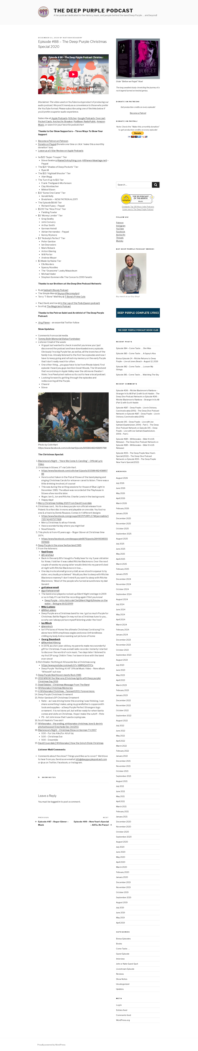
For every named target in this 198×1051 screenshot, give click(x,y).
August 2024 (122, 599)
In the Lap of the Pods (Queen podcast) (80, 303)
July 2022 (120, 725)
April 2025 (120, 559)
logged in (55, 801)
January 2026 (122, 513)
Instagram (120, 226)
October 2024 (122, 589)
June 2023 (120, 670)
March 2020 (121, 867)
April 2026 (120, 498)
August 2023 (122, 660)
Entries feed (121, 1010)
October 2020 (122, 832)
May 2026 (120, 493)
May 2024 (120, 614)
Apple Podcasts (59, 118)
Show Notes (49, 777)
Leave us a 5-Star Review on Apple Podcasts (60, 150)
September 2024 (123, 594)
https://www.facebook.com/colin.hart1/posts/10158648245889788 (72, 448)
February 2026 (122, 508)
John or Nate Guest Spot (127, 964)
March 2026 (121, 503)
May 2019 (120, 917)
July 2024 (120, 604)
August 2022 (122, 720)
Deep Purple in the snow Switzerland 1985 (59, 545)
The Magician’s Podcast (59, 306)
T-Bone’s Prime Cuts (75, 296)
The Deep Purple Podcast (93, 11)
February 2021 (122, 811)
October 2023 (122, 650)
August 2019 (122, 902)
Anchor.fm (57, 121)
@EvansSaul (47, 555)
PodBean (78, 121)
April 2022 (120, 741)
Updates (120, 989)
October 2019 (122, 892)
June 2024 (120, 609)
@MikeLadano (48, 610)
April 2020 (120, 862)
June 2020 (120, 852)
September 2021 (123, 776)
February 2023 (122, 690)
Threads (120, 238)
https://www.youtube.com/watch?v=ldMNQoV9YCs (67, 665)
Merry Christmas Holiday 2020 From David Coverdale (65, 503)
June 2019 (120, 912)
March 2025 (121, 564)
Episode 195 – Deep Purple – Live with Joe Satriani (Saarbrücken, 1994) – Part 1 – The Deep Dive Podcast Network (137, 425)
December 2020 (123, 821)
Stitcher (72, 118)
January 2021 (121, 816)
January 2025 (122, 574)
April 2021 (120, 801)
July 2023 (120, 665)
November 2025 (123, 523)
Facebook (120, 232)
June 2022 (120, 731)
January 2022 (122, 756)
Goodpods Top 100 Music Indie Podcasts (138, 207)
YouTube (120, 229)
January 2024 (122, 634)
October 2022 (122, 710)
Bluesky (119, 241)
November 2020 (123, 826)
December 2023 (123, 640)
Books (119, 943)
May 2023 (120, 675)
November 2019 (123, 887)
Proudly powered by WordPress (51, 1045)
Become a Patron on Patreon (53, 141)
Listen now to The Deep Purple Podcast (137, 209)
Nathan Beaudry (72, 38)
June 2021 (120, 791)
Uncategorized (122, 984)
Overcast (100, 118)
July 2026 (120, 483)
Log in (119, 1005)
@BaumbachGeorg (51, 642)
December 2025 (123, 518)
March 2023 (121, 685)
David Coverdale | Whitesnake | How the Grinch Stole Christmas (70, 743)
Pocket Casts (45, 121)
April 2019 (120, 923)
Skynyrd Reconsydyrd (68, 293)
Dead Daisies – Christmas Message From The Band (63, 684)
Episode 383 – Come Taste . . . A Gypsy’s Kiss (136, 353)
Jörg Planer (44, 322)
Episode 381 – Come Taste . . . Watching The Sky (137, 374)
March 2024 (121, 624)
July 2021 (120, 786)
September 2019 (123, 897)
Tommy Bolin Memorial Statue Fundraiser (59, 339)
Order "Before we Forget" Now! (129, 81)
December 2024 (123, 579)
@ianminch (47, 626)
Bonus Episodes (123, 938)
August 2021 (121, 781)
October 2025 (122, 528)
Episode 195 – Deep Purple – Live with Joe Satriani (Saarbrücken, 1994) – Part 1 (136, 431)
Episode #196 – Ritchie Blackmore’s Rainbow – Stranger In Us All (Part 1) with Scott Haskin (137, 399)
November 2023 (123, 645)
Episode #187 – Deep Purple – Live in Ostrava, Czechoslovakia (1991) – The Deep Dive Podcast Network (137, 410)
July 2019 (120, 907)
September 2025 (123, 534)
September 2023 (123, 655)
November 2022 (123, 705)
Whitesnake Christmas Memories (55, 688)
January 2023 (122, 695)
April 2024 (120, 619)
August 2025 (122, 539)
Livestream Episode (125, 969)
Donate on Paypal (47, 144)
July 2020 (120, 847)
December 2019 (123, 882)
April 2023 (120, 680)
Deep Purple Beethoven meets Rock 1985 (59, 675)
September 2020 (124, 837)
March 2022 (121, 746)
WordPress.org (123, 1020)
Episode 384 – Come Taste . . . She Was (133, 348)
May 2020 (120, 857)
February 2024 (122, 629)
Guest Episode (122, 954)
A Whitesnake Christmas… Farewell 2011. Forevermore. (66, 691)
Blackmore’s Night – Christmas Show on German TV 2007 (67, 730)
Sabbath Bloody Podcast (55, 290)
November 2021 (123, 766)
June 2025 (120, 549)
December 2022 (123, 700)
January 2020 (122, 877)
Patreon (120, 222)
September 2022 (123, 715)
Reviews (120, 974)
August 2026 (122, 478)
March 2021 (121, 806)
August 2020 (122, 842)
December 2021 (123, 761)
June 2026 (120, 488)
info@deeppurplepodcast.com (91, 759)
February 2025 (122, 569)
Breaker (68, 121)
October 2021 (122, 771)
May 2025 (120, 554)
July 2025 (120, 544)
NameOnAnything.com (69, 160)
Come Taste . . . (123, 948)
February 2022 (122, 751)
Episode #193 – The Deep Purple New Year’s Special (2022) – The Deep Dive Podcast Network (135, 456)
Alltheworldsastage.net (94, 160)
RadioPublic (89, 121)
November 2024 (123, 584)
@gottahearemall (50, 590)
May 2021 (120, 796)
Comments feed (123, 1015)
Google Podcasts (86, 118)
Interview (120, 959)
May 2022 (120, 736)
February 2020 (122, 872)
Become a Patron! (138, 113)
